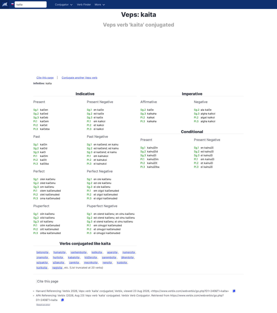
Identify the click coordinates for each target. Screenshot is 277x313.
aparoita (112, 252)
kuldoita (122, 262)
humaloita (59, 252)
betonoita (42, 252)
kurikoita (42, 267)
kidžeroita (91, 257)
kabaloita (73, 257)
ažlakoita (58, 262)
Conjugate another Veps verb (79, 77)
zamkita (74, 262)
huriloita (58, 257)
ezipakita (42, 262)
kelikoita (97, 252)
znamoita (42, 257)
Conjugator (62, 4)
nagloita (57, 267)
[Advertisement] (129, 50)
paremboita (109, 257)
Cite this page (45, 77)
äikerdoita (127, 257)
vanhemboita (78, 252)
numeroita (129, 252)
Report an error (43, 304)
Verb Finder (84, 4)
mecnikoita (90, 262)
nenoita (107, 262)
